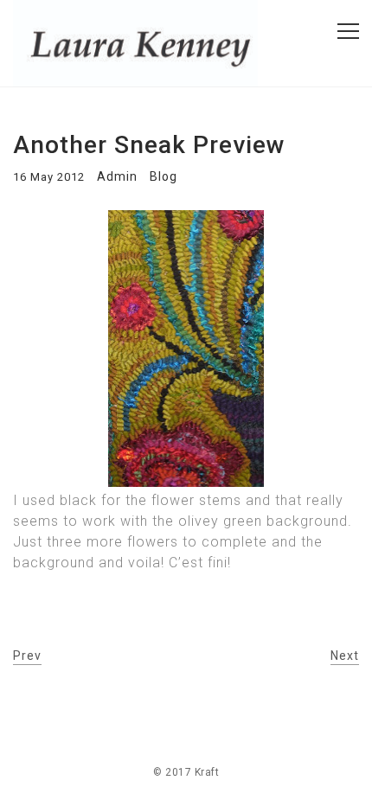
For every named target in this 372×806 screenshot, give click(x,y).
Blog (163, 176)
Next (344, 655)
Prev (27, 655)
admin (117, 176)
